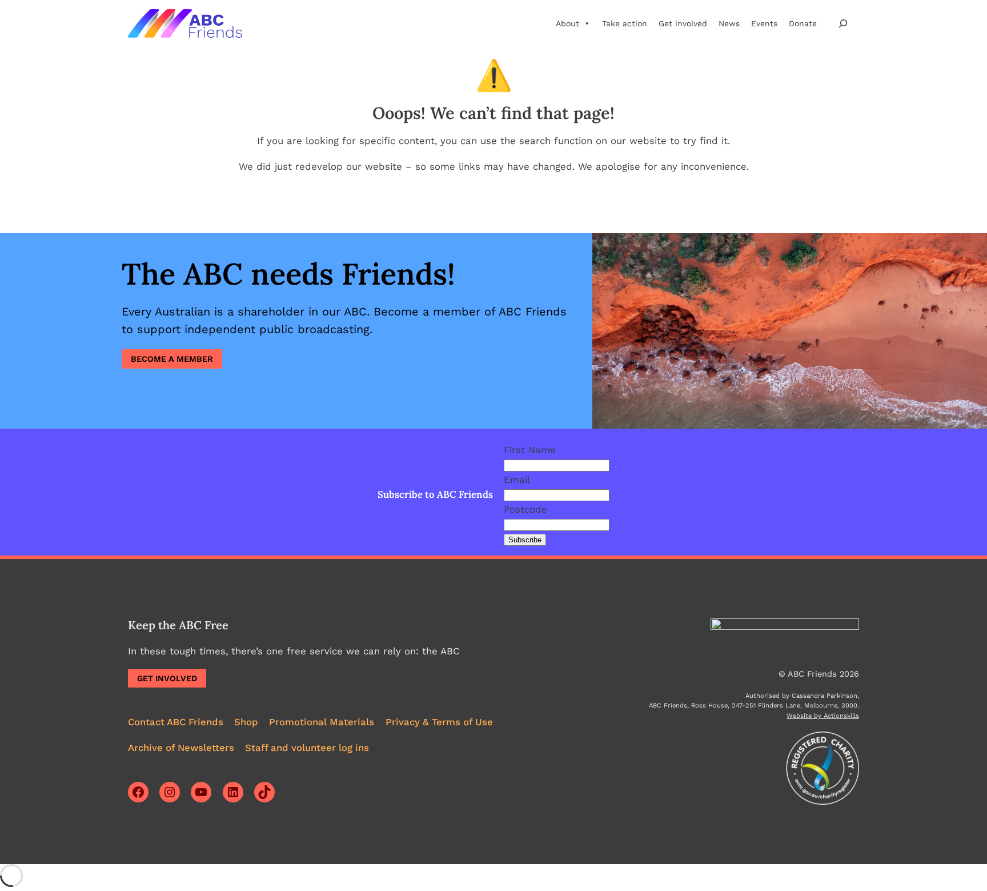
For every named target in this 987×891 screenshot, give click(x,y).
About (567, 23)
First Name (530, 450)
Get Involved (167, 678)
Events (764, 23)
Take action (624, 23)
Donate (803, 23)
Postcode (525, 509)
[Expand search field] (843, 23)
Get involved (683, 23)
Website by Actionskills (823, 716)
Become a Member (172, 358)
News (729, 23)
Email (517, 479)
